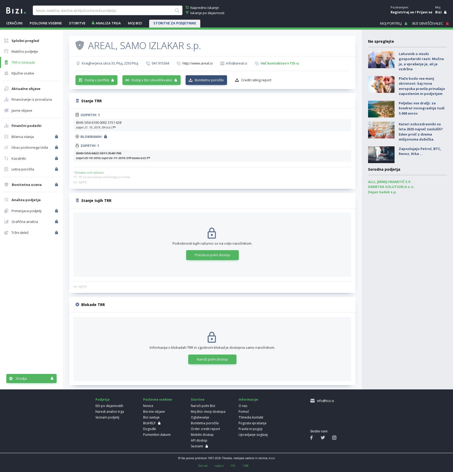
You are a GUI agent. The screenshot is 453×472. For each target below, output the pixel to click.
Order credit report (205, 429)
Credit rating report (256, 80)
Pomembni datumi (157, 434)
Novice (148, 406)
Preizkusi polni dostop (212, 255)
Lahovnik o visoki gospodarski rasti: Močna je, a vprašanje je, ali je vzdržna (421, 61)
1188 (245, 466)
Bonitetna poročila (205, 423)
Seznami (197, 446)
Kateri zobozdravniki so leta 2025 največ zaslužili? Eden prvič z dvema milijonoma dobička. (421, 132)
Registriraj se (402, 12)
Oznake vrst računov (89, 172)
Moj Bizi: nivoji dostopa (208, 411)
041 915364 (160, 63)
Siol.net (203, 466)
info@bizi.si (324, 401)
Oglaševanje (200, 417)
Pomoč (244, 411)
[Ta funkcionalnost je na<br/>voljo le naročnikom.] (57, 137)
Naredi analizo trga (109, 411)
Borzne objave (154, 411)
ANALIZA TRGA (108, 23)
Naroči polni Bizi (203, 406)
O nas (243, 406)
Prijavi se (424, 12)
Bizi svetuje (151, 417)
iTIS (233, 466)
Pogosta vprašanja (252, 423)
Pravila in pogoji (250, 429)
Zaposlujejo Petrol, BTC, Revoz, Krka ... (420, 151)
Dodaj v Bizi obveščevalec (151, 80)
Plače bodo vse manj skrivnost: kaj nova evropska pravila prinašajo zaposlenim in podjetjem (422, 86)
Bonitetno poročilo (209, 80)
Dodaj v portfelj (97, 80)
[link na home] (16, 10)
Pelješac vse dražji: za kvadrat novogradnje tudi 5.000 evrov (422, 108)
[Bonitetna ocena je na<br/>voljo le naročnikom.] (57, 184)
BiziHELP (149, 423)
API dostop (199, 440)
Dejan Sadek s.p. (382, 192)
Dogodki (149, 429)
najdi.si (219, 466)
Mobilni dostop (202, 434)
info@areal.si (236, 63)
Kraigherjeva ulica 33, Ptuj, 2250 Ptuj (110, 63)
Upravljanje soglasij (253, 434)
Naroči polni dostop (212, 359)
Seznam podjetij (107, 417)
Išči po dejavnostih (109, 406)
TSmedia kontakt (251, 417)
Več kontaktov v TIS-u (280, 63)
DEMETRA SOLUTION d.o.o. (391, 186)
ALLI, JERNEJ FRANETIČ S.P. (390, 181)
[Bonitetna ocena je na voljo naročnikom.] (80, 45)
